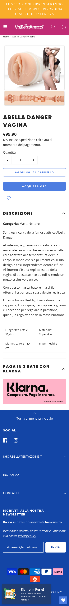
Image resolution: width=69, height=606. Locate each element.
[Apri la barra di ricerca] (53, 26)
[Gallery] (34, 75)
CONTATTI (11, 493)
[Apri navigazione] (5, 26)
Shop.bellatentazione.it (22, 456)
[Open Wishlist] (63, 600)
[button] (34, 213)
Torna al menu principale (34, 418)
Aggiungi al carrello (34, 172)
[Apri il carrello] (63, 26)
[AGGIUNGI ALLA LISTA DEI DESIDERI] (9, 198)
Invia (55, 547)
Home (6, 36)
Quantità (9, 152)
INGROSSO (11, 475)
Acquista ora (34, 186)
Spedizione (27, 140)
